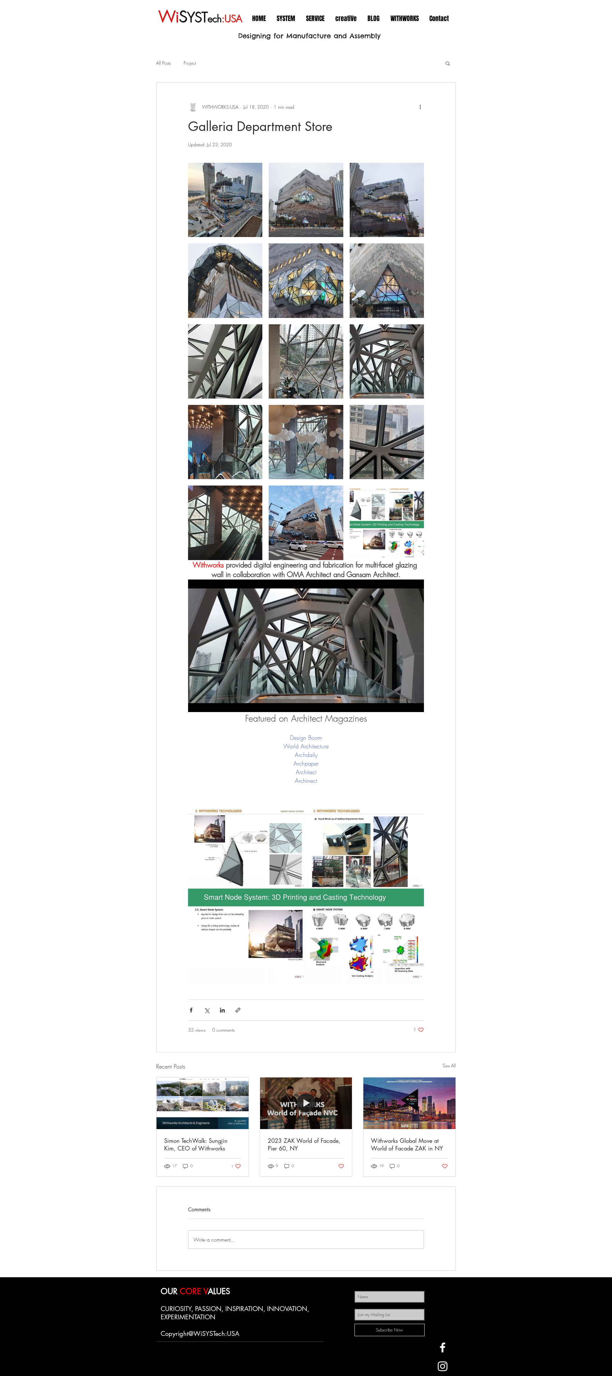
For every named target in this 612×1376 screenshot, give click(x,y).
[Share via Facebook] (191, 1010)
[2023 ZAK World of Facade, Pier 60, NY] (306, 1103)
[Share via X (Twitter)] (207, 1010)
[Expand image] (225, 200)
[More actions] (420, 107)
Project (190, 63)
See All (449, 1066)
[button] (448, 63)
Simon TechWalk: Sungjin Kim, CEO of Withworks (196, 1144)
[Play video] (306, 646)
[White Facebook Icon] (442, 1347)
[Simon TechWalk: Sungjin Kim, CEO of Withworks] (203, 1103)
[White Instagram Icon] (442, 1366)
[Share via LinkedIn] (222, 1010)
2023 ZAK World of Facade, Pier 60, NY (304, 1144)
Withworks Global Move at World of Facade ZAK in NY (407, 1144)
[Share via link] (238, 1010)
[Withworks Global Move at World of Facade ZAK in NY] (409, 1103)
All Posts (163, 63)
